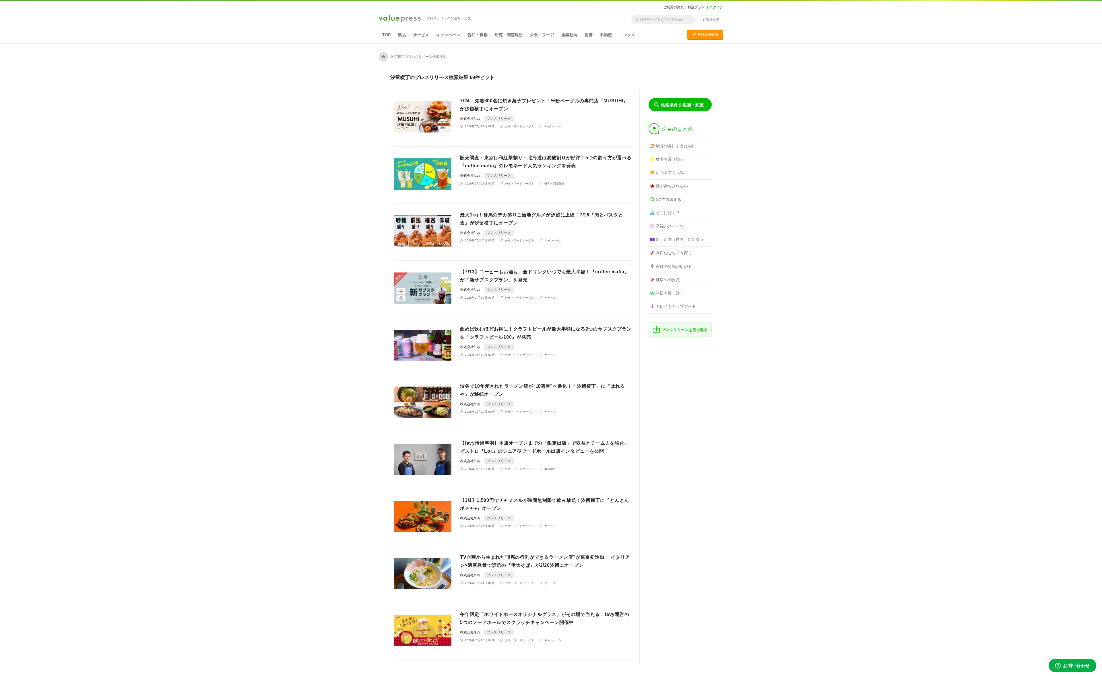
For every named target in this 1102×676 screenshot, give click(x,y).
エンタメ (627, 34)
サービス (421, 34)
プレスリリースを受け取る (685, 330)
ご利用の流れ (673, 7)
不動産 (606, 34)
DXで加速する (668, 199)
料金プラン (696, 7)
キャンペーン (448, 34)
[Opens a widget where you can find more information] (1072, 666)
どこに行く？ (668, 212)
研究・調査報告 (509, 34)
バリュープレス (400, 19)
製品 (402, 34)
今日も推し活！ (670, 293)
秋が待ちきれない (672, 186)
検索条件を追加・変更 (682, 104)
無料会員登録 (705, 34)
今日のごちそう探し (674, 253)
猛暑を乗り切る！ (672, 159)
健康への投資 (668, 279)
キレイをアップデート (676, 306)
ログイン (716, 7)
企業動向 (569, 34)
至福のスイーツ (670, 226)
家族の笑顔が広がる (674, 266)
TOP (386, 34)
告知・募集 (477, 34)
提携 (589, 34)
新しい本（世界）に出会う (680, 239)
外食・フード (542, 34)
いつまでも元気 (670, 172)
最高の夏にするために (676, 145)
